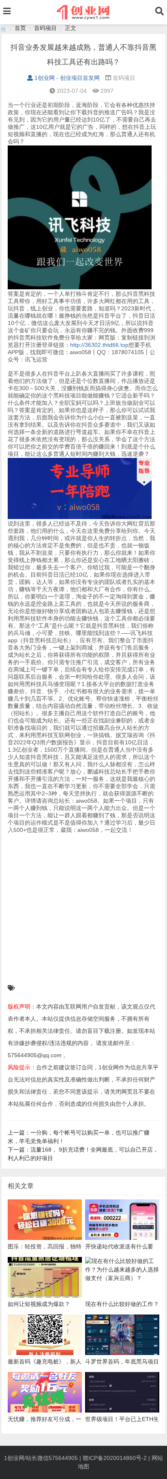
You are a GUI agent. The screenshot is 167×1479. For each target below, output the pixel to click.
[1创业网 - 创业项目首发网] (3, 28)
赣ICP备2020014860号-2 (115, 1458)
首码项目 (45, 28)
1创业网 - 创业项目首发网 (67, 78)
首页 (20, 28)
